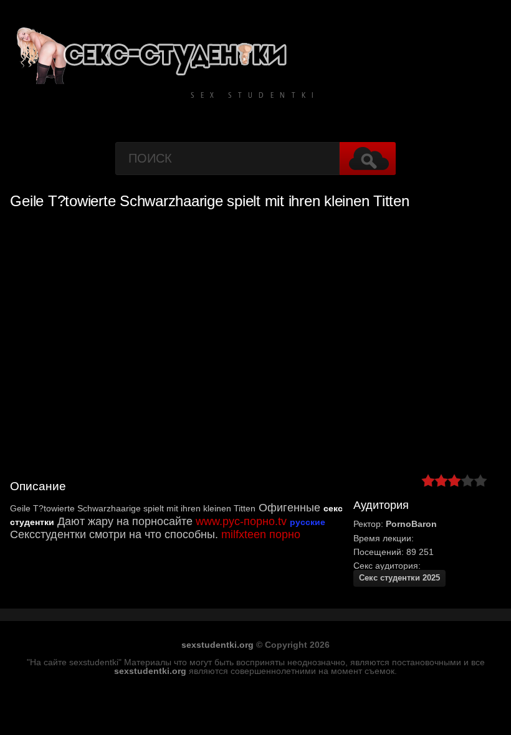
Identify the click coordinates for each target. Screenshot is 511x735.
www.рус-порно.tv (241, 521)
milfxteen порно (260, 534)
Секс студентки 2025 (399, 577)
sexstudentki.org (217, 645)
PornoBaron (411, 524)
